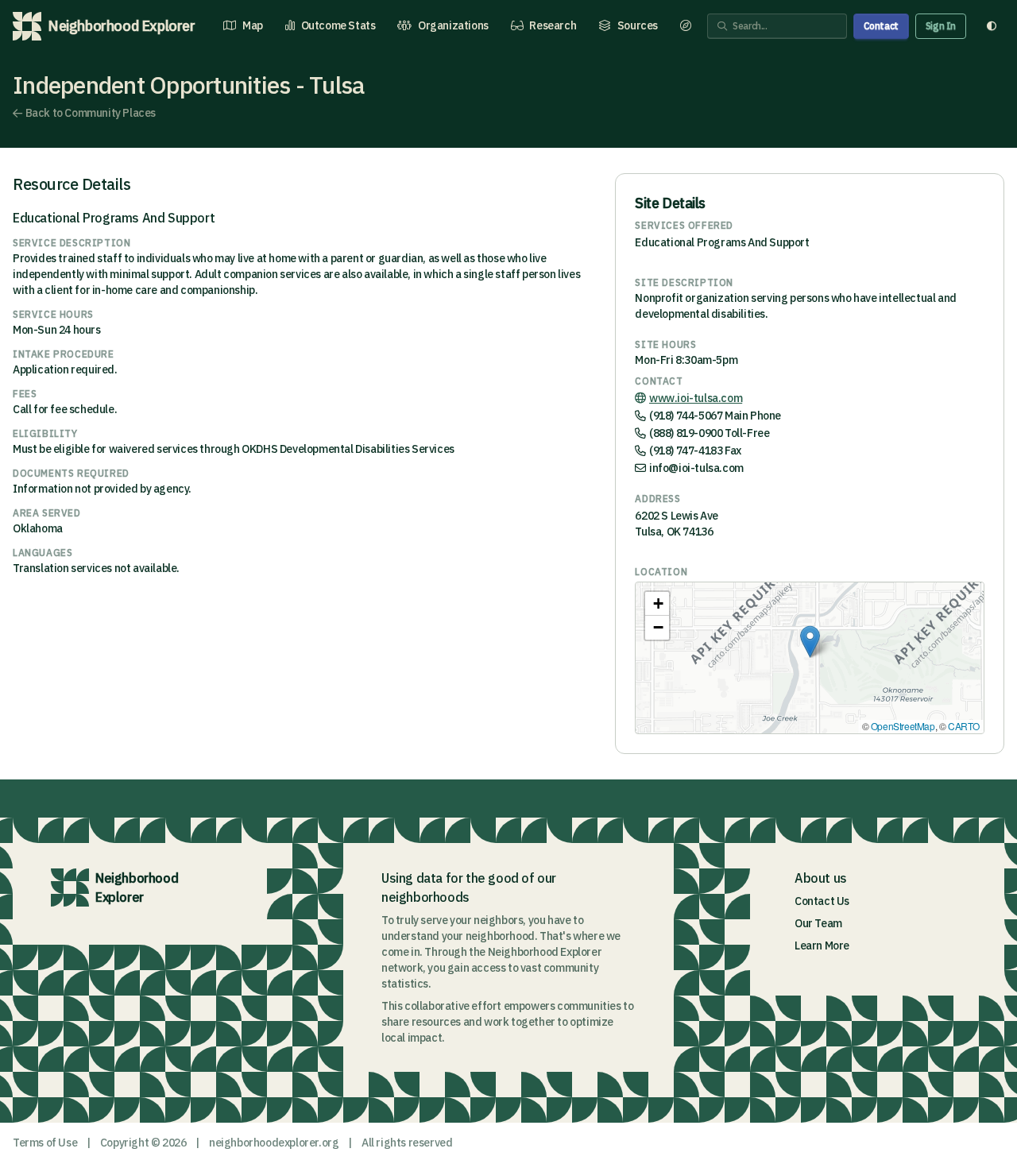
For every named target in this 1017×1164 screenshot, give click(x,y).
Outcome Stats (338, 25)
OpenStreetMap (903, 726)
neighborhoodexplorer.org (273, 1142)
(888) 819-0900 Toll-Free (709, 433)
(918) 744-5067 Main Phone (715, 415)
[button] (810, 641)
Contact (881, 26)
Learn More (822, 945)
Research (552, 25)
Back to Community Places (90, 113)
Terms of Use (45, 1142)
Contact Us (822, 901)
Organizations (453, 25)
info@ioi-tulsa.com (696, 468)
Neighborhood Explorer (136, 887)
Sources (637, 25)
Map (252, 25)
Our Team (818, 923)
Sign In (941, 26)
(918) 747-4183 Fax (695, 450)
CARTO (964, 726)
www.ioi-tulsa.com (695, 398)
